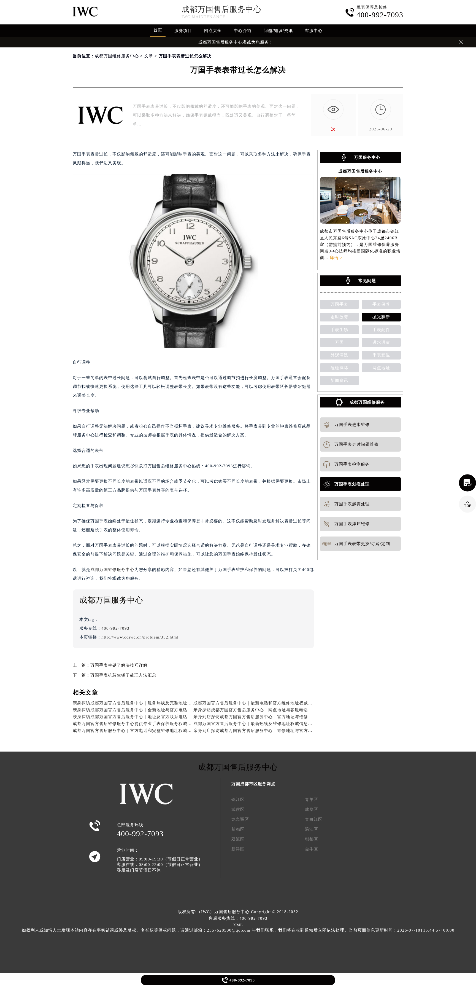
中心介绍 (242, 30)
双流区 (238, 839)
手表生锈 (339, 330)
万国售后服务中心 (232, 912)
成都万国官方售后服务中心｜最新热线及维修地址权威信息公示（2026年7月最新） (274, 724)
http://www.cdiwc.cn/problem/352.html (139, 637)
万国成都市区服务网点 (253, 784)
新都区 (238, 829)
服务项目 (183, 30)
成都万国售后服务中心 (221, 9)
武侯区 (238, 809)
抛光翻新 (381, 317)
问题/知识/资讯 (278, 30)
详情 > (336, 258)
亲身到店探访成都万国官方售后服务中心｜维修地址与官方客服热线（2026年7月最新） (278, 730)
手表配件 (381, 330)
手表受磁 (381, 355)
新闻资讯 (339, 380)
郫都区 (311, 839)
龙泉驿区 (240, 819)
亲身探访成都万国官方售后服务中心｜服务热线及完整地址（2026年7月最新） (149, 703)
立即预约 (238, 502)
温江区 (311, 829)
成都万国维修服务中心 (117, 56)
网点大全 (213, 30)
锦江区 (238, 799)
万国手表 (339, 304)
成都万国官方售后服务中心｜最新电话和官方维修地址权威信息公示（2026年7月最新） (278, 703)
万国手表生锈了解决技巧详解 (119, 665)
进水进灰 (381, 342)
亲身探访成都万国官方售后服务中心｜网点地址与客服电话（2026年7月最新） (270, 710)
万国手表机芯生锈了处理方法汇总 (123, 675)
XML (238, 925)
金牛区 (311, 849)
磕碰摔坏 (339, 368)
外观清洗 (339, 355)
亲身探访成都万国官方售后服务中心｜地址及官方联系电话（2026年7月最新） (149, 717)
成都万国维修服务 (367, 402)
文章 (148, 56)
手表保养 (381, 304)
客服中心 (314, 30)
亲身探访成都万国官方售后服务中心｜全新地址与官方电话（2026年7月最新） (149, 710)
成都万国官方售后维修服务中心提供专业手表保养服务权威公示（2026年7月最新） (154, 724)
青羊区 (311, 799)
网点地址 (381, 368)
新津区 (238, 849)
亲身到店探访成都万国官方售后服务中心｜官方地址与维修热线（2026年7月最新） (274, 717)
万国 (339, 342)
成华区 (311, 809)
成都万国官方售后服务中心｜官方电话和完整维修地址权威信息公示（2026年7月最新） (158, 730)
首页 (157, 30)
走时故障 (339, 317)
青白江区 (314, 819)
